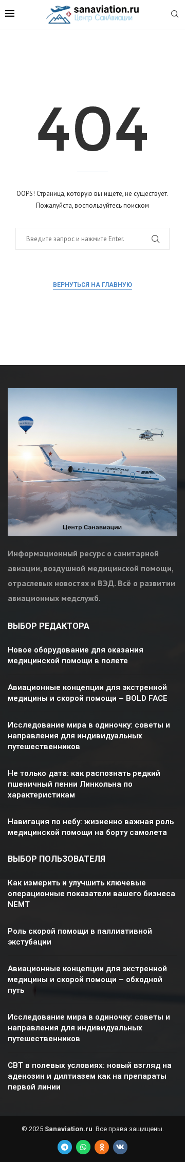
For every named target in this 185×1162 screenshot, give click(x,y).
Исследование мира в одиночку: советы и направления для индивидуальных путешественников (89, 735)
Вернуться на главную (92, 284)
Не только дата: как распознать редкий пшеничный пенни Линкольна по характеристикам (84, 784)
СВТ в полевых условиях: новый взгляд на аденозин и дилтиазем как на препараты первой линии (90, 1076)
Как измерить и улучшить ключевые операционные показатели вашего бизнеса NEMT (91, 893)
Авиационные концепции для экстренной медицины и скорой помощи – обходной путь (87, 979)
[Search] (175, 15)
